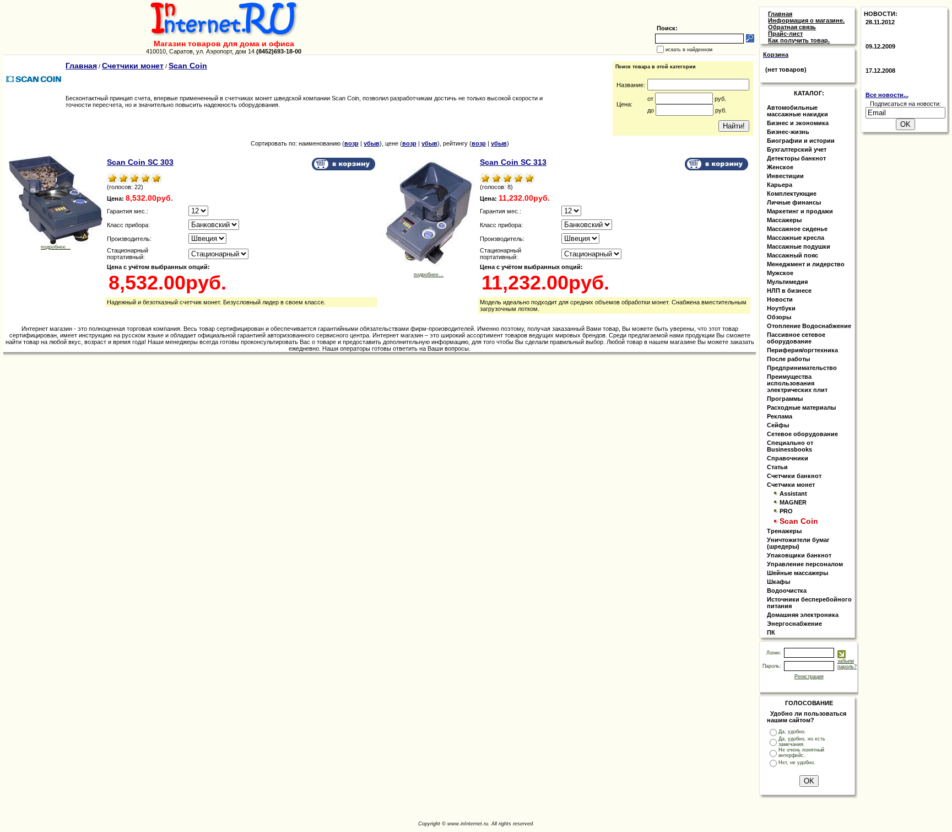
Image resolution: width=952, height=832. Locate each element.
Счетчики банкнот (794, 476)
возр (351, 143)
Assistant (793, 493)
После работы (788, 359)
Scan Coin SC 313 (513, 162)
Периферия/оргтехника (802, 350)
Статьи (777, 467)
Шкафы (778, 581)
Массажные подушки (798, 246)
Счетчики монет (133, 65)
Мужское (780, 273)
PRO (786, 511)
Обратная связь (792, 27)
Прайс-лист (785, 33)
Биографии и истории (801, 140)
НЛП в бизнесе (789, 290)
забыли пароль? (847, 663)
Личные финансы (794, 202)
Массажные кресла (795, 237)
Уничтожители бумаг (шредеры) (798, 543)
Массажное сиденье (797, 229)
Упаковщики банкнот (799, 555)
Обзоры (779, 317)
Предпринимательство (802, 367)
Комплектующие (791, 193)
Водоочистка (787, 590)
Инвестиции (785, 176)
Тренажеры (784, 531)
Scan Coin (188, 65)
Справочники (787, 458)
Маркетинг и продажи (800, 211)
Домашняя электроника (803, 614)
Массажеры (784, 220)
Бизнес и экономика (798, 123)
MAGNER (793, 502)
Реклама (779, 416)
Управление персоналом (805, 564)
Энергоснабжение (794, 623)
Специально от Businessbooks (790, 446)
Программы (785, 398)
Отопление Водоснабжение (809, 326)
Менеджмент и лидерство (806, 264)
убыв (372, 143)
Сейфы (778, 425)
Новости (780, 299)
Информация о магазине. (806, 20)
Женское (780, 167)
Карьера (779, 184)
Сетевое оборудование (802, 434)
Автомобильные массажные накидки (797, 110)
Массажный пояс (792, 255)
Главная (81, 65)
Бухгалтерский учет (796, 149)
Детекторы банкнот (796, 158)
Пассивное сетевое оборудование (796, 338)
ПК (771, 632)
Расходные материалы (801, 407)
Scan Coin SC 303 (140, 162)
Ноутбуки (781, 308)
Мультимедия (787, 281)
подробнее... (56, 247)
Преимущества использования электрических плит (797, 383)
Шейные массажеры (797, 573)
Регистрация (809, 676)
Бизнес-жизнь (788, 131)
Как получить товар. (799, 40)
